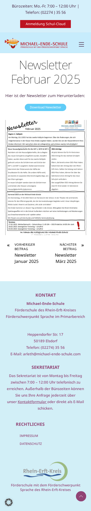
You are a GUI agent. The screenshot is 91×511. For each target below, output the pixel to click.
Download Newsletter (45, 107)
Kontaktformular (32, 401)
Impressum (29, 436)
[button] (8, 502)
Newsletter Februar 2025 (45, 71)
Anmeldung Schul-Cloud (46, 23)
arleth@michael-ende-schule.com (52, 353)
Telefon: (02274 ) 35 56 (45, 12)
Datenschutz (31, 443)
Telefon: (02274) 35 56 (45, 347)
